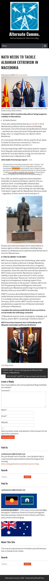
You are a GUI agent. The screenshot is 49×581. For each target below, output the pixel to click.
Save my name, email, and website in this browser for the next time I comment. (24, 432)
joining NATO (34, 124)
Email (4, 416)
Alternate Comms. (24, 34)
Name (4, 410)
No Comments (21, 75)
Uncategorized (7, 365)
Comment (6, 390)
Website (4, 422)
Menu (4, 46)
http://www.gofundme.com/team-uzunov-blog (20, 464)
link (30, 160)
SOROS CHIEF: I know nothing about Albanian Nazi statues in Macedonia (22, 371)
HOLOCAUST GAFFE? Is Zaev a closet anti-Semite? (27, 376)
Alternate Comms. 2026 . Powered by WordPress (24, 578)
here (30, 145)
